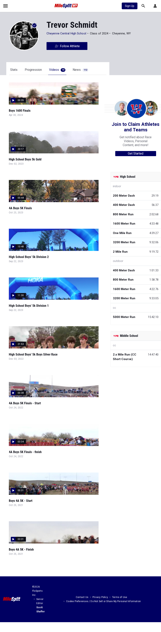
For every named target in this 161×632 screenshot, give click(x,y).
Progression (33, 70)
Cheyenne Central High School (66, 33)
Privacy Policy (100, 597)
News (80, 70)
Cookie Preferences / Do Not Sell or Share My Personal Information (103, 601)
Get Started (135, 153)
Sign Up (129, 5)
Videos (56, 70)
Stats (13, 70)
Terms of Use (119, 597)
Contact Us (82, 597)
